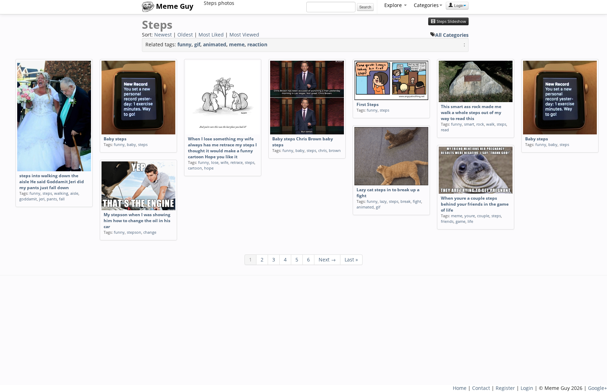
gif (197, 44)
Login (458, 5)
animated (214, 44)
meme (236, 44)
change (149, 232)
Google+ (597, 388)
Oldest (185, 34)
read (445, 129)
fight (417, 201)
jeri (42, 198)
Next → (327, 259)
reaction (257, 44)
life (470, 221)
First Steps (368, 104)
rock (480, 124)
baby (131, 144)
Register (505, 388)
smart (469, 124)
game (460, 221)
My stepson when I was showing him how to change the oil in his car (137, 220)
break (405, 201)
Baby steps (115, 138)
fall (62, 198)
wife (224, 162)
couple (483, 215)
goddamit (28, 198)
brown (335, 150)
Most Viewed (244, 34)
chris (322, 150)
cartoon (195, 168)
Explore (393, 5)
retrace (236, 162)
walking (61, 193)
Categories (426, 5)
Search (365, 6)
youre (469, 215)
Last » (351, 259)
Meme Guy (173, 6)
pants (52, 198)
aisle (74, 193)
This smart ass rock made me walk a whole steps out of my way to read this (471, 112)
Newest (163, 34)
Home (459, 388)
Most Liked (211, 34)
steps (47, 193)
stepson (134, 232)
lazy (383, 201)
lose (214, 162)
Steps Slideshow (451, 21)
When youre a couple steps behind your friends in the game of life (475, 204)
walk (490, 124)
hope (209, 168)
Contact (481, 388)
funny (184, 44)
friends (447, 221)
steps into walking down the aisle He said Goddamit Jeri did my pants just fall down (51, 181)
